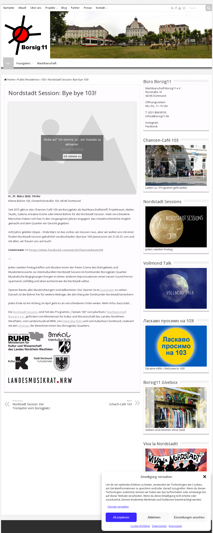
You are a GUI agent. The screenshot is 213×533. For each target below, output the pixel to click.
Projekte (50, 8)
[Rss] (172, 8)
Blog (64, 8)
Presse (88, 8)
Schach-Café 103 (120, 402)
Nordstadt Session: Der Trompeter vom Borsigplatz (31, 404)
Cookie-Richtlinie (140, 526)
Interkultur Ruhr (72, 321)
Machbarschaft (46, 63)
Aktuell (22, 8)
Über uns (35, 8)
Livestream (107, 290)
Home (11, 79)
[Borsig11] (106, 34)
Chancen (24, 325)
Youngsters (23, 63)
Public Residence (28, 79)
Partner (75, 8)
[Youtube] (179, 8)
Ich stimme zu (72, 156)
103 (7, 63)
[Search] (209, 8)
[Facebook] (176, 8)
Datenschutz (159, 526)
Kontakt (100, 8)
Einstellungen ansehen (189, 517)
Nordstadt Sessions (25, 312)
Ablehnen (154, 517)
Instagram (151, 122)
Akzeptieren (121, 517)
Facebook (151, 126)
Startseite (8, 8)
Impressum (175, 526)
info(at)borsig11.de (157, 116)
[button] (205, 477)
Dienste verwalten (118, 506)
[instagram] (184, 8)
